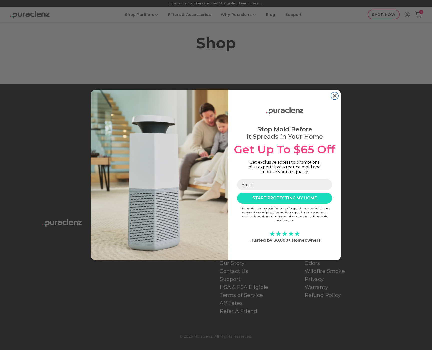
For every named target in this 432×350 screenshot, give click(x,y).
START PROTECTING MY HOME (284, 198)
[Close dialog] (334, 96)
